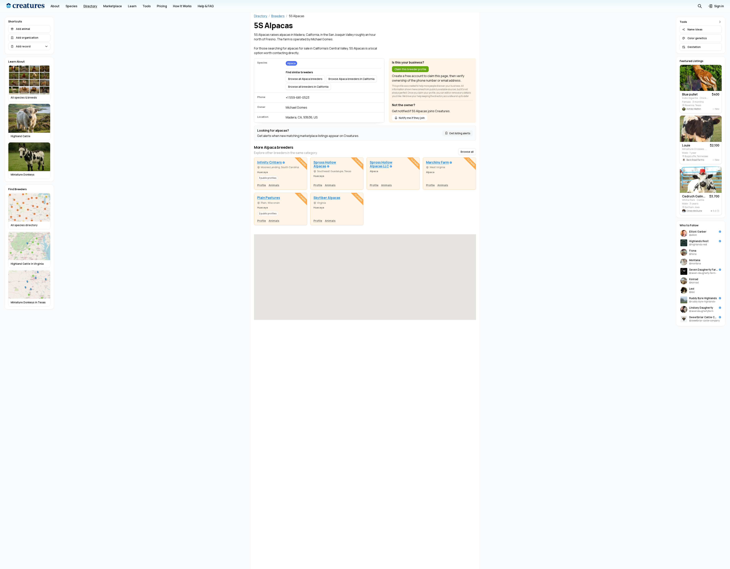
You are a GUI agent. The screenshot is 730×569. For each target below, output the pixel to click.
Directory (90, 6)
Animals (274, 185)
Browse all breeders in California (308, 86)
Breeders (278, 16)
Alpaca (291, 63)
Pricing (162, 6)
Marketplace (112, 6)
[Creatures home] (25, 6)
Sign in (719, 6)
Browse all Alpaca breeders (305, 79)
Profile (261, 185)
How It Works (182, 6)
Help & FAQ (206, 6)
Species (71, 6)
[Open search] (699, 6)
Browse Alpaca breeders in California (351, 79)
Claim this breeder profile (410, 69)
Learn (132, 6)
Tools (147, 6)
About (55, 6)
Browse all (467, 151)
